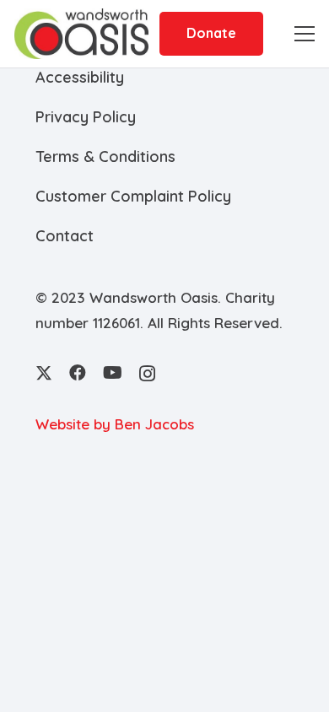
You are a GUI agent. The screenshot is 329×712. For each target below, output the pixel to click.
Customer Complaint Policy (133, 196)
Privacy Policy (85, 117)
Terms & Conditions (105, 156)
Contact (64, 235)
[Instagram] (147, 373)
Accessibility (79, 77)
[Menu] (304, 34)
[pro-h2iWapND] (81, 33)
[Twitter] (43, 373)
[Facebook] (77, 372)
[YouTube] (112, 372)
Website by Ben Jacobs (114, 424)
